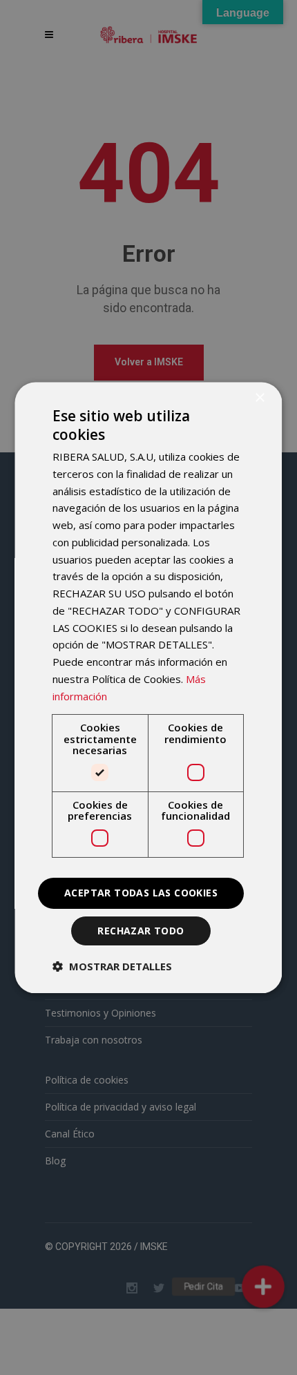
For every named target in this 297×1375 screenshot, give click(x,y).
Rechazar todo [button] (141, 930)
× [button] (260, 398)
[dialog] (148, 687)
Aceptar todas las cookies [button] (141, 892)
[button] (113, 966)
